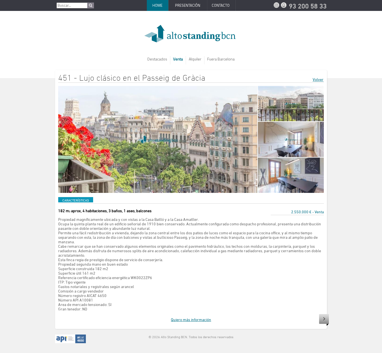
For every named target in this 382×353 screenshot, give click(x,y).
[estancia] (291, 139)
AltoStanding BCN (191, 35)
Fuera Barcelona (221, 59)
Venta (178, 59)
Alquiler (195, 59)
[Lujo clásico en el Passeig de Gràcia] (157, 139)
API (70, 339)
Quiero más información (191, 319)
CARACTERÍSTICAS (75, 200)
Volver (318, 79)
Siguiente (324, 320)
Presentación (187, 5)
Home (157, 5)
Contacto (221, 5)
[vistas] (291, 103)
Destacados (157, 59)
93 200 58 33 (284, 5)
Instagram (277, 5)
